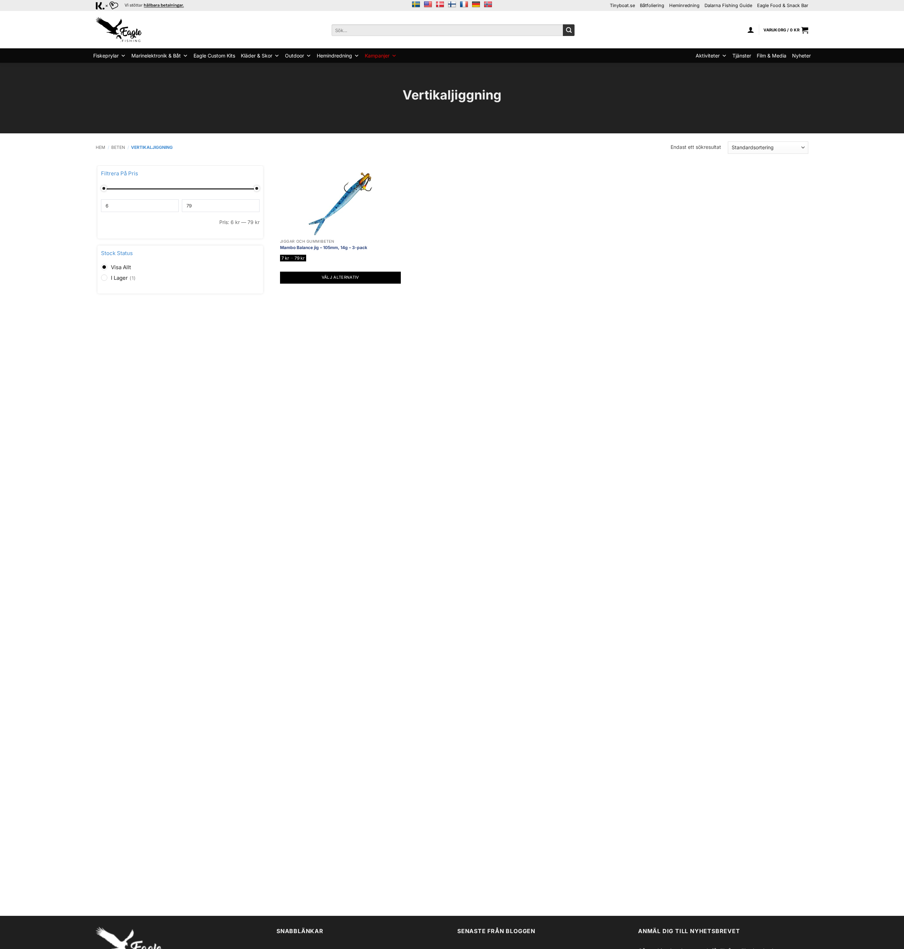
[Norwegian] (488, 4)
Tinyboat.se (622, 5)
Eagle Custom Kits (214, 56)
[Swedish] (416, 4)
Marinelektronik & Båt (156, 56)
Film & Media (771, 56)
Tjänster (741, 56)
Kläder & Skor (256, 56)
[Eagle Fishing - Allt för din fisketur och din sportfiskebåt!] (119, 29)
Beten (118, 147)
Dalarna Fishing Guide (728, 5)
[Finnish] (452, 4)
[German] (476, 4)
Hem (100, 147)
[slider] (104, 188)
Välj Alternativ (340, 277)
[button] (750, 29)
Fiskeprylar (106, 56)
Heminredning (684, 5)
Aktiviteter (708, 56)
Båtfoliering (652, 5)
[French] (464, 4)
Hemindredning (334, 56)
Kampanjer (377, 56)
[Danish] (440, 4)
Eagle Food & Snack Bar (782, 5)
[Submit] (569, 30)
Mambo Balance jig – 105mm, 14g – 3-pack (323, 247)
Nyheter (801, 56)
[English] (428, 4)
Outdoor (294, 56)
